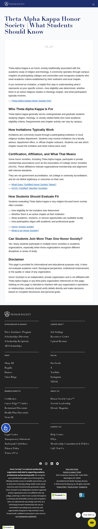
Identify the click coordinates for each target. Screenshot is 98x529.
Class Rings (11, 377)
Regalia (8, 367)
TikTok (54, 381)
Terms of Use (11, 453)
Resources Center (60, 336)
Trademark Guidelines (16, 443)
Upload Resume (59, 341)
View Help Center (72, 469)
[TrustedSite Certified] (59, 496)
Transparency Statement (17, 439)
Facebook (56, 363)
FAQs (53, 439)
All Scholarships (13, 345)
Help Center (57, 434)
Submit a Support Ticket (72, 472)
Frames (8, 372)
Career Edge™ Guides (16, 403)
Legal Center (11, 434)
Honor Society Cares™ (62, 398)
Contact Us (83, 486)
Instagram (56, 377)
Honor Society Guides (22, 227)
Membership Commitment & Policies (70, 443)
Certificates (10, 398)
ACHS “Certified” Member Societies (29, 188)
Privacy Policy (12, 448)
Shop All (9, 363)
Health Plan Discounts (16, 412)
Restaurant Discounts (16, 408)
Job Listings (57, 332)
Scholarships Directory (17, 336)
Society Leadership (61, 403)
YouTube (55, 372)
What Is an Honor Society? (25, 230)
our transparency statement (25, 516)
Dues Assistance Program (18, 332)
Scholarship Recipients (17, 341)
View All (9, 417)
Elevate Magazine (60, 408)
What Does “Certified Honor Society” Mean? (33, 184)
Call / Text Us (57, 448)
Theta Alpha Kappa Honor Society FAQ (31, 101)
